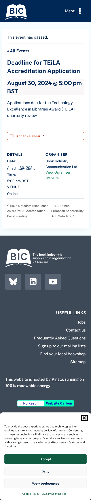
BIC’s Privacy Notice (54, 493)
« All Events (18, 51)
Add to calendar (28, 136)
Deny (45, 471)
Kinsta (57, 379)
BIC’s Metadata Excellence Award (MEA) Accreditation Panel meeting (27, 211)
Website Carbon (59, 403)
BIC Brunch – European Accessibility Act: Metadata (67, 211)
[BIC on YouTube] (53, 282)
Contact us (76, 330)
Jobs (82, 322)
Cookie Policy (30, 493)
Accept (45, 459)
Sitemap (78, 362)
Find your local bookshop (63, 354)
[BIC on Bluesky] (13, 282)
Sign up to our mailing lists (62, 346)
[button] (84, 418)
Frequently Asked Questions (60, 338)
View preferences (45, 483)
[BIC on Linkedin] (33, 282)
